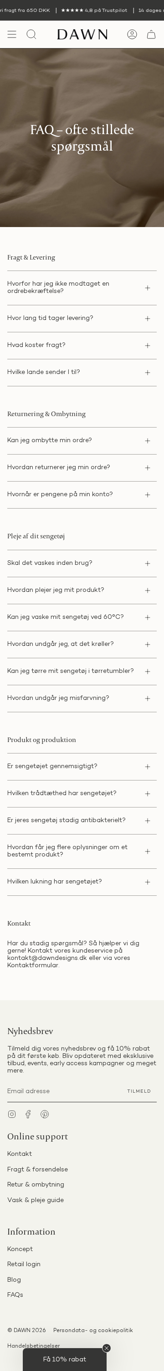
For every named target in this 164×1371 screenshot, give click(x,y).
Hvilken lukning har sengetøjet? (54, 881)
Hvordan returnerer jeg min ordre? (58, 467)
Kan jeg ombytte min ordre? (49, 440)
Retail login (24, 1264)
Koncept (20, 1249)
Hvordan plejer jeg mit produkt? (55, 590)
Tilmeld (139, 1091)
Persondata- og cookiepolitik (93, 1331)
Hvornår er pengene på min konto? (60, 494)
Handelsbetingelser (33, 1346)
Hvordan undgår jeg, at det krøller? (60, 644)
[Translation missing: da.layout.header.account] (132, 34)
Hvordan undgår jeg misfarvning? (58, 698)
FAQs (15, 1295)
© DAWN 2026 (26, 1331)
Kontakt (19, 1154)
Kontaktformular (32, 965)
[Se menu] (12, 34)
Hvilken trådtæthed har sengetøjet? (62, 793)
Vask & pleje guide (35, 1200)
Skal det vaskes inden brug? (49, 563)
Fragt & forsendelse (37, 1169)
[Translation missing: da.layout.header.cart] (151, 34)
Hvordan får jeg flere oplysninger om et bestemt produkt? (67, 851)
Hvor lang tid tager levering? (50, 318)
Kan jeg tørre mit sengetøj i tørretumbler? (70, 671)
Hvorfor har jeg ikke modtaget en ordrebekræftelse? (58, 288)
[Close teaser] (106, 1348)
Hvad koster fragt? (36, 345)
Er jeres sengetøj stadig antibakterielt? (66, 820)
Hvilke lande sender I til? (43, 372)
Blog (14, 1280)
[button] (65, 1359)
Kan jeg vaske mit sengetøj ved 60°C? (65, 617)
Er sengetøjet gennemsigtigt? (52, 766)
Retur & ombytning (35, 1184)
